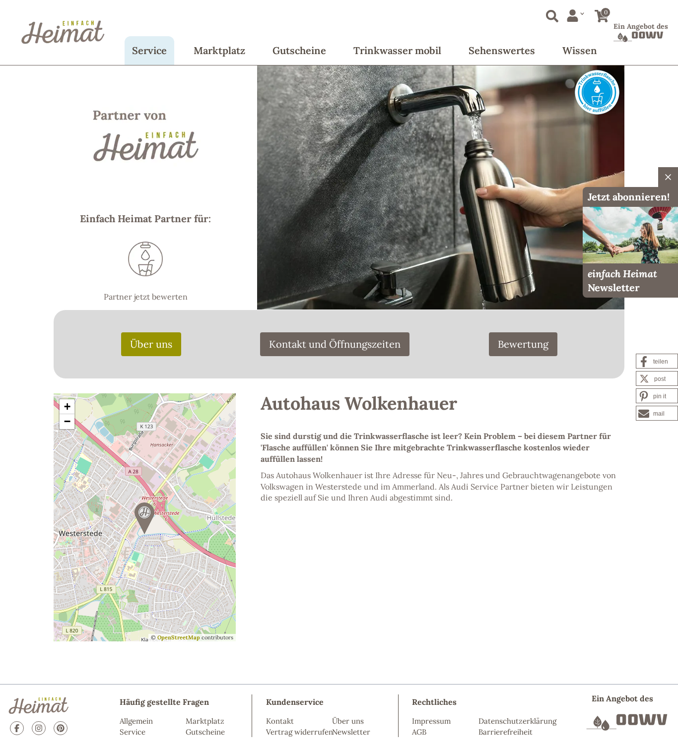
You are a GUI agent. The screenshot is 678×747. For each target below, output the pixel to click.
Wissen (579, 50)
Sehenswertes (502, 50)
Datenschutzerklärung (517, 721)
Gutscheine (299, 50)
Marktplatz (219, 50)
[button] (144, 518)
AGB (419, 732)
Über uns (151, 344)
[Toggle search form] (550, 14)
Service (149, 50)
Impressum (431, 721)
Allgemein (136, 721)
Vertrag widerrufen (299, 732)
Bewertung (523, 344)
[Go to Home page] (63, 32)
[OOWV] (627, 722)
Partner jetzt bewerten (146, 297)
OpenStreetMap (178, 637)
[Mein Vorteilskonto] (575, 15)
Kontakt (280, 721)
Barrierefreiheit (505, 732)
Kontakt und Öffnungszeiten (335, 344)
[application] (145, 517)
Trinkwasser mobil (397, 50)
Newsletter (351, 732)
